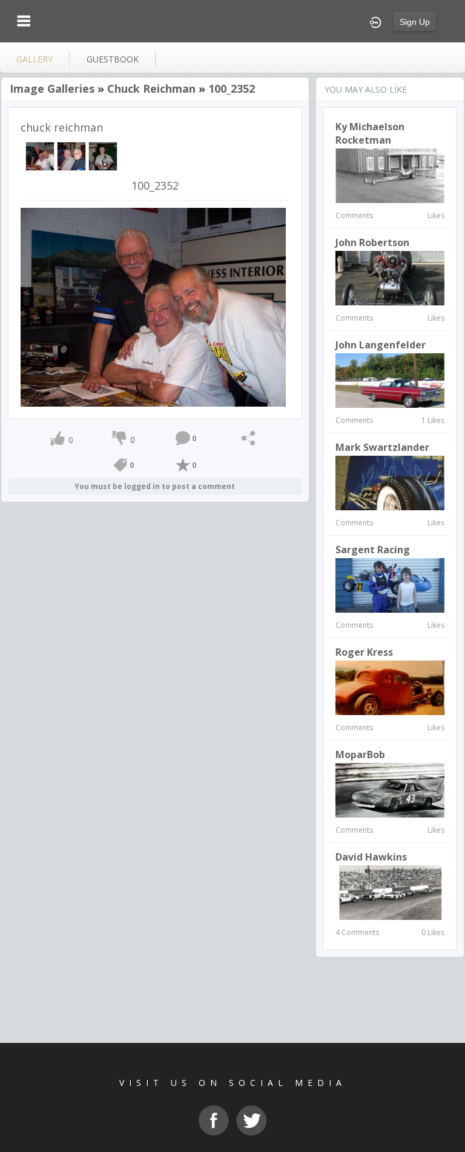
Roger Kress (364, 652)
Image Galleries (52, 88)
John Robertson (372, 242)
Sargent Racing (372, 549)
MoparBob (360, 754)
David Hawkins (371, 857)
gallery (34, 59)
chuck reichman (151, 88)
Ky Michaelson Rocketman (369, 133)
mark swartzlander (382, 447)
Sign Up (415, 22)
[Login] (375, 21)
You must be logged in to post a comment (154, 486)
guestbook (113, 59)
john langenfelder (380, 344)
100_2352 (231, 88)
